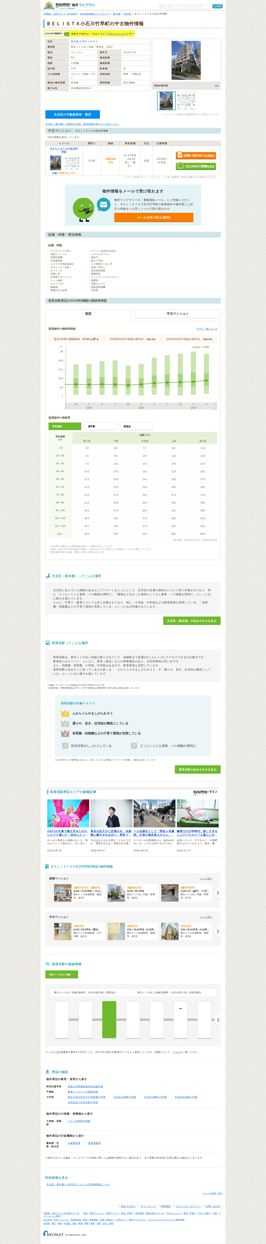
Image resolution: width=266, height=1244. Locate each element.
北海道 (46, 1223)
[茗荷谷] (109, 1019)
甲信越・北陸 (70, 1223)
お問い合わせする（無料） (195, 155)
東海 (80, 1223)
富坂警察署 (94, 1143)
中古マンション (117, 33)
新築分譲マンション (155, 1213)
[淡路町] (204, 1019)
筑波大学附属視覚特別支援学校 (85, 1086)
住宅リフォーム (61, 1220)
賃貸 (85, 1213)
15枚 (54, 173)
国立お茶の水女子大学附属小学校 (87, 1097)
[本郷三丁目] (157, 1019)
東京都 (117, 14)
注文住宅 (47, 1220)
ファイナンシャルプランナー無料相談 (166, 1220)
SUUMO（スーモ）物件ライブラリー (69, 5)
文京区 (127, 14)
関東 (60, 1223)
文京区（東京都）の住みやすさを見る (192, 620)
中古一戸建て (204, 1213)
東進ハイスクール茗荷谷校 (83, 1091)
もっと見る (206, 878)
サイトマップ (148, 1206)
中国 (98, 1223)
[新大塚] (85, 1019)
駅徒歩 (127, 426)
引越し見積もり (107, 1220)
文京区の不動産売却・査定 (72, 114)
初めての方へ (128, 1206)
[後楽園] (133, 1019)
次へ (218, 1020)
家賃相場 (139, 1213)
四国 (92, 1223)
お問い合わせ (213, 1206)
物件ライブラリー (137, 1220)
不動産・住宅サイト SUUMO (60, 14)
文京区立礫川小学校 (155, 1097)
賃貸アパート (112, 1213)
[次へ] (218, 893)
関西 (86, 1223)
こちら (176, 1052)
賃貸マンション (96, 1213)
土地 (215, 1213)
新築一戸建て (189, 1213)
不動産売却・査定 (79, 1220)
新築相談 (93, 1220)
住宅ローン (121, 1220)
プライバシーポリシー (188, 1206)
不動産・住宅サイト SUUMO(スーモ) (61, 1213)
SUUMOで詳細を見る (195, 166)
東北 (54, 1223)
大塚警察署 (74, 1143)
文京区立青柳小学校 (125, 1097)
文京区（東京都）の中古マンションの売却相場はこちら (78, 1184)
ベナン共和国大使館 (79, 1121)
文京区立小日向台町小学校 (83, 1102)
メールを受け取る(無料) (154, 217)
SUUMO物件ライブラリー (95, 14)
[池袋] (62, 1019)
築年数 (91, 426)
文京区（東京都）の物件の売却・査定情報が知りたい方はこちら (82, 124)
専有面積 (57, 426)
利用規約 (166, 1206)
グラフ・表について (207, 329)
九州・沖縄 (107, 1223)
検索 (219, 6)
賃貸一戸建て (127, 1213)
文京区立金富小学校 (186, 1097)
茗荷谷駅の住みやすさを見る (198, 769)
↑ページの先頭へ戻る (212, 1193)
